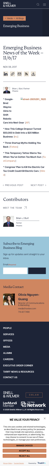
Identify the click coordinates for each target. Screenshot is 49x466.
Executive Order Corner (18, 366)
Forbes (13, 147)
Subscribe (37, 271)
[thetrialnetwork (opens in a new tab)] (33, 404)
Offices (7, 341)
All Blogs (20, 19)
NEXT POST (37, 185)
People (7, 328)
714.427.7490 (24, 312)
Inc (16, 137)
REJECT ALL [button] (24, 456)
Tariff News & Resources (18, 372)
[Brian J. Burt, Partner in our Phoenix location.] (24, 90)
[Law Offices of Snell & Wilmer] (9, 4)
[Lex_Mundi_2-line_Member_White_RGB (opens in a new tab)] (10, 404)
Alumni (7, 353)
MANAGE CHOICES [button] (24, 445)
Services (8, 334)
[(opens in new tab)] (5, 73)
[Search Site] (38, 4)
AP (27, 123)
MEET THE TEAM (12, 208)
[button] (44, 419)
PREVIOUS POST (14, 185)
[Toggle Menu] (44, 4)
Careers (8, 359)
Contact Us (10, 377)
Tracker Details (19, 463)
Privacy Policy (7, 463)
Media (10, 19)
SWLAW (34, 395)
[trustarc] (41, 463)
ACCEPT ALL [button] (24, 450)
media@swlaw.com (27, 309)
